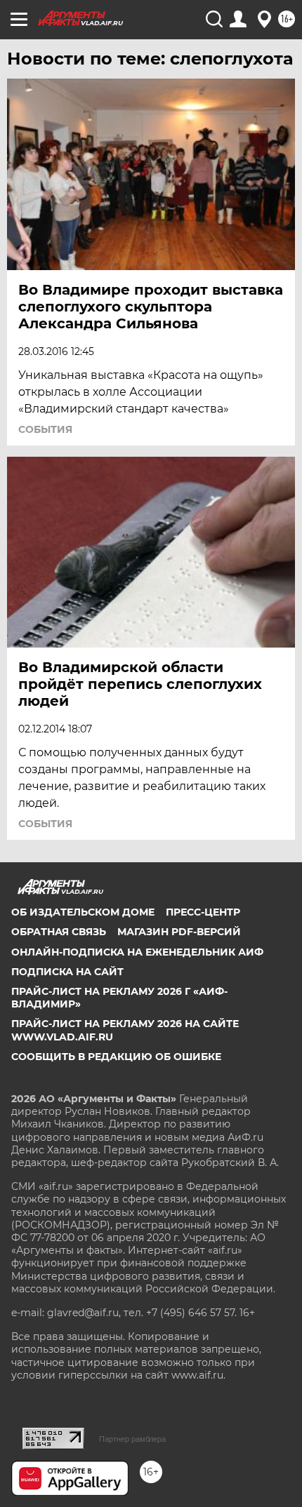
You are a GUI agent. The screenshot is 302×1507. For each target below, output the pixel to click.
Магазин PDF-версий (179, 931)
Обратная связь (58, 931)
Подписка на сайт (67, 971)
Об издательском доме (83, 912)
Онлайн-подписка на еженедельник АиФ (137, 952)
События (45, 429)
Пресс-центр (203, 912)
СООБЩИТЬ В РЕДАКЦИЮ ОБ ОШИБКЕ (116, 1056)
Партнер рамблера (132, 1439)
